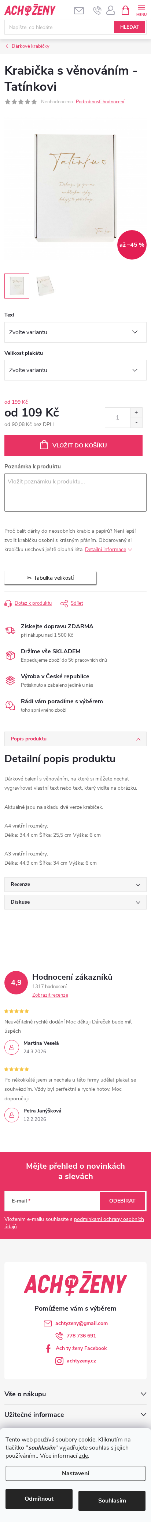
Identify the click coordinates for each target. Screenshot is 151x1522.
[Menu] (141, 9)
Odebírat (122, 1200)
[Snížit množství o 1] (136, 423)
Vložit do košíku (79, 446)
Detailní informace (105, 549)
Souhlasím (112, 1501)
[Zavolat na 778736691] (97, 10)
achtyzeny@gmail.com (81, 1323)
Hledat (129, 27)
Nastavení (75, 1473)
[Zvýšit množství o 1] (136, 413)
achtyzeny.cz (81, 1360)
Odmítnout (39, 1499)
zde (83, 1456)
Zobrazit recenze (50, 995)
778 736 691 (81, 1335)
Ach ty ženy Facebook (81, 1348)
